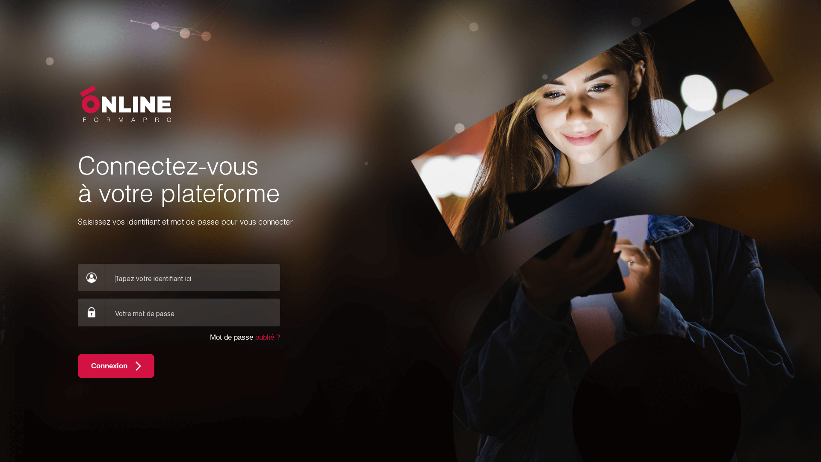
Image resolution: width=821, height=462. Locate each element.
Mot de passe (245, 337)
